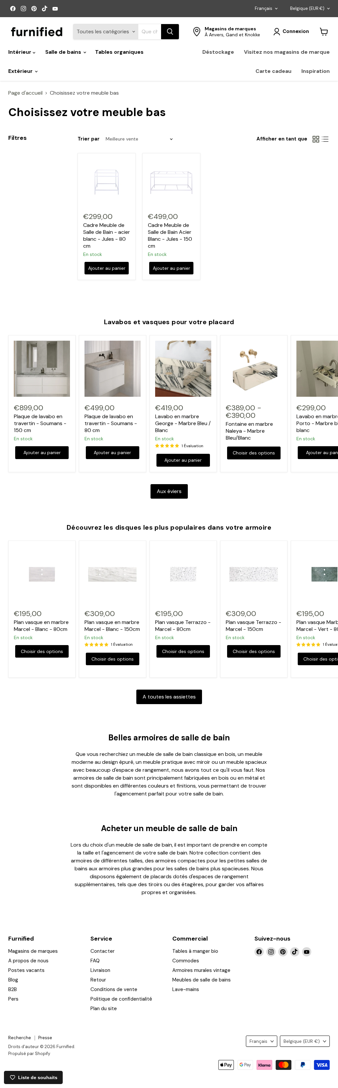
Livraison (100, 970)
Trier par (89, 139)
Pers (13, 999)
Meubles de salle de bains (201, 980)
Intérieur (20, 51)
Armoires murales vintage (201, 970)
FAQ (95, 960)
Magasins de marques (33, 951)
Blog (13, 980)
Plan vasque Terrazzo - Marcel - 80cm (183, 626)
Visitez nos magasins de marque (287, 51)
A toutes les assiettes (169, 696)
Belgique (307, 8)
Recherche (19, 1038)
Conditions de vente (113, 989)
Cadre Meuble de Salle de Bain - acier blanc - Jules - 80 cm (106, 235)
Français (263, 8)
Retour (98, 980)
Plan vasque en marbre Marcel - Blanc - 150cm (112, 626)
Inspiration (315, 71)
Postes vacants (26, 970)
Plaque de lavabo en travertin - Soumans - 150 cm (40, 423)
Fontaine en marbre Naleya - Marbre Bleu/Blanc (249, 430)
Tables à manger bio (195, 951)
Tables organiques (119, 51)
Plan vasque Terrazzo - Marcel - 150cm (253, 626)
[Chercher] (170, 31)
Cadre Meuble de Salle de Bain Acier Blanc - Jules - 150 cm (170, 235)
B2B (12, 989)
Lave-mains (185, 989)
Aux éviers (169, 491)
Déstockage (218, 51)
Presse (45, 1038)
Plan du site (103, 1008)
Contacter (102, 951)
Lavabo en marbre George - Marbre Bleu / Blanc (183, 423)
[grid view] (316, 139)
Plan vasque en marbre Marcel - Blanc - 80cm (41, 626)
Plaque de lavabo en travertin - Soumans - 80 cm (110, 423)
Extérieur (21, 71)
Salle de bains (64, 51)
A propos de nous (28, 960)
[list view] (325, 139)
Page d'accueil (25, 93)
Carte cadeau (273, 71)
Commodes (185, 960)
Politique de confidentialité (121, 999)
